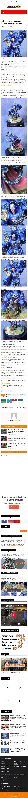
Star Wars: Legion (5, 790)
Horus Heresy (17, 786)
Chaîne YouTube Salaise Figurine (19, 776)
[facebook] (11, 1)
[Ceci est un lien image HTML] (15, 545)
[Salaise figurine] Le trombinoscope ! (11, 672)
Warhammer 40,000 (5, 786)
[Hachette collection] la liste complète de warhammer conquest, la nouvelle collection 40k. (18, 718)
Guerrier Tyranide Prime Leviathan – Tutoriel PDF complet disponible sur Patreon (17, 445)
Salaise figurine (6, 26)
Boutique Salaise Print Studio (6, 779)
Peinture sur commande (6, 774)
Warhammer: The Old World (20, 788)
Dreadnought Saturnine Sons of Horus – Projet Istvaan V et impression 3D (17, 438)
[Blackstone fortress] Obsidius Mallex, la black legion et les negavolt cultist (18, 742)
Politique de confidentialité (20, 766)
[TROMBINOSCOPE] (14, 664)
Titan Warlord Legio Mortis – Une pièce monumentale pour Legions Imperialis (16, 431)
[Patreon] (24, 521)
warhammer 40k (8, 17)
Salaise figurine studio (18, 793)
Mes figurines (8, 394)
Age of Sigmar (4, 788)
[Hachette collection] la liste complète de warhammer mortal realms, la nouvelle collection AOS (18, 727)
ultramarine (22, 394)
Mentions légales (5, 768)
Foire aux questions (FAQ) (19, 761)
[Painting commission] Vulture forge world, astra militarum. (18, 734)
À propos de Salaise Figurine (18, 764)
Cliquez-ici (14, 507)
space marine (16, 394)
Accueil (2, 17)
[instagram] (14, 1)
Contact (3, 763)
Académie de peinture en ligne (6, 776)
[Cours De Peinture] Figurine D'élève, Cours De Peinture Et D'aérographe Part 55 (17, 750)
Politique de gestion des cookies (6, 765)
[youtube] (17, 1)
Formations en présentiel (19, 774)
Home (12, 796)
